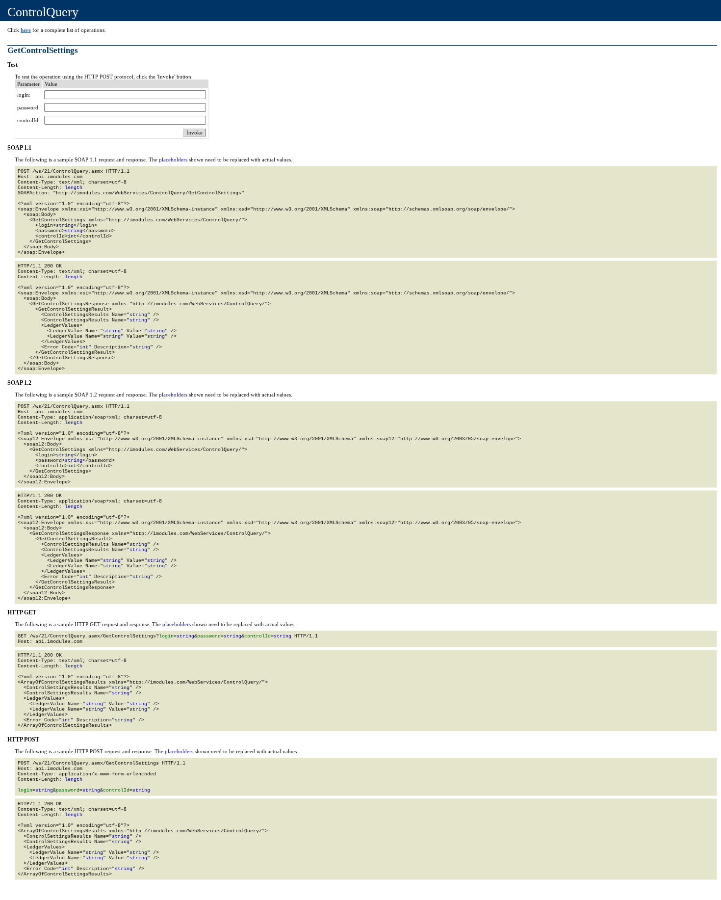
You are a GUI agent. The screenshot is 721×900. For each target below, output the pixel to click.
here (26, 30)
